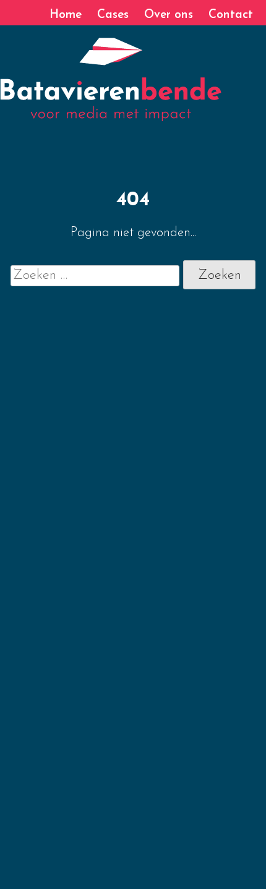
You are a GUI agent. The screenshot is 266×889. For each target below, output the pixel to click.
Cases (113, 15)
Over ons (168, 15)
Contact (230, 15)
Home (65, 15)
